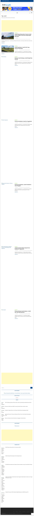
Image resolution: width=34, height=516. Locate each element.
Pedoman (20, 511)
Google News (28, 511)
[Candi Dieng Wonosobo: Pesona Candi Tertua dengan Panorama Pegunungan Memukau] (7, 35)
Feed (31, 511)
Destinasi (16, 32)
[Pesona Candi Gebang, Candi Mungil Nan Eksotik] (7, 86)
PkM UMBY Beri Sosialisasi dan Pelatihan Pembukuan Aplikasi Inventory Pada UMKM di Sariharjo (18, 464)
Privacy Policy (24, 511)
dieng (21, 39)
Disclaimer (17, 511)
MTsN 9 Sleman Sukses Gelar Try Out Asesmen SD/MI (13, 447)
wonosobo (29, 39)
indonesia (26, 250)
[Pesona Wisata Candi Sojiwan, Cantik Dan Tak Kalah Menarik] (7, 340)
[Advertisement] (17, 26)
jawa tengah (23, 39)
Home (13, 511)
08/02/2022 (16, 187)
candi (16, 39)
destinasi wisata (19, 39)
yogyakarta (28, 60)
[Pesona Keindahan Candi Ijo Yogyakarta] (7, 150)
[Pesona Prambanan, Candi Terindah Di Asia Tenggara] (7, 213)
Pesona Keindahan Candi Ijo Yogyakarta (23, 121)
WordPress (14, 513)
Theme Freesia (10, 513)
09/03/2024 (16, 60)
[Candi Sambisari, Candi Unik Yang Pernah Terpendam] (7, 49)
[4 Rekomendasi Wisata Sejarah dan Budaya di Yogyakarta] (7, 276)
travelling (27, 39)
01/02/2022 (16, 250)
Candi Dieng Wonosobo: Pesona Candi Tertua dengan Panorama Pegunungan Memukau (23, 35)
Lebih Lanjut (4, 53)
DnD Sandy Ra (3, 513)
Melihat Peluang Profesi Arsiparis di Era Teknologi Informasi (13, 455)
